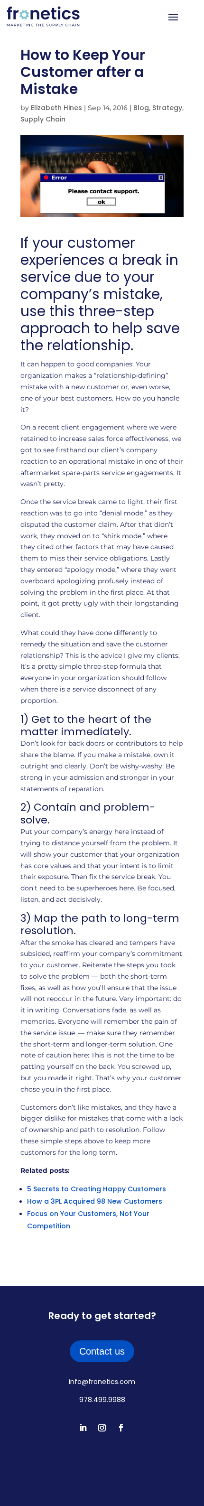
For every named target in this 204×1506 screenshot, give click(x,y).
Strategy (167, 107)
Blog (141, 107)
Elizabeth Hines (56, 107)
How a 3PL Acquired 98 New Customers (94, 1201)
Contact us (102, 1351)
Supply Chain (42, 119)
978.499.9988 (102, 1399)
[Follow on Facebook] (121, 1427)
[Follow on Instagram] (102, 1427)
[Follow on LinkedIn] (83, 1427)
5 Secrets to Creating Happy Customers (96, 1189)
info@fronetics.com (102, 1381)
